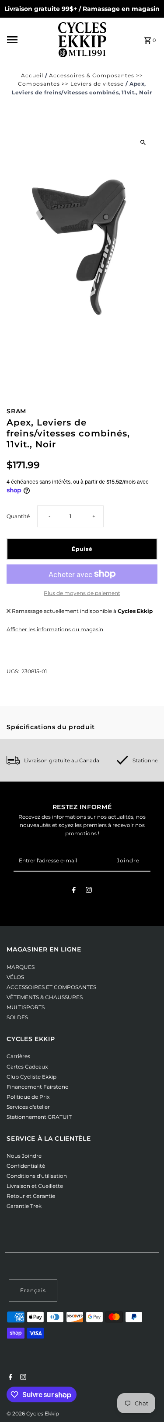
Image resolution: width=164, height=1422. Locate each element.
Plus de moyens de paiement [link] (82, 593)
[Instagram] (89, 891)
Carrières (18, 1056)
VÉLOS (15, 977)
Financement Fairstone (37, 1086)
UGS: (13, 671)
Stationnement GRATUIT (39, 1117)
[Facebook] (74, 891)
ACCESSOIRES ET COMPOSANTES (51, 987)
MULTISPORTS (26, 1007)
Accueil (32, 75)
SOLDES (17, 1017)
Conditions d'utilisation (37, 1176)
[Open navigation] (30, 40)
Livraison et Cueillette (35, 1186)
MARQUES (21, 967)
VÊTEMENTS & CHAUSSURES (45, 997)
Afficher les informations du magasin (55, 629)
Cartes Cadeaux (27, 1066)
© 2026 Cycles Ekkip (33, 1413)
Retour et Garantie (31, 1196)
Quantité (18, 516)
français (33, 1290)
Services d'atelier (28, 1107)
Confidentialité (26, 1166)
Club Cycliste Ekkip (31, 1076)
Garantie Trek (24, 1206)
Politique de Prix (28, 1096)
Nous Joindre (24, 1155)
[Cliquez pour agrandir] (143, 142)
